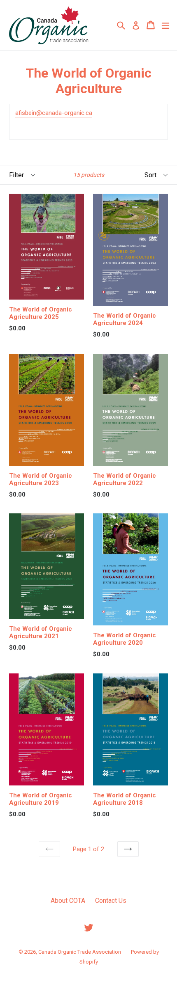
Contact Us (110, 900)
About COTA (68, 900)
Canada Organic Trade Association (79, 952)
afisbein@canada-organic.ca (53, 113)
